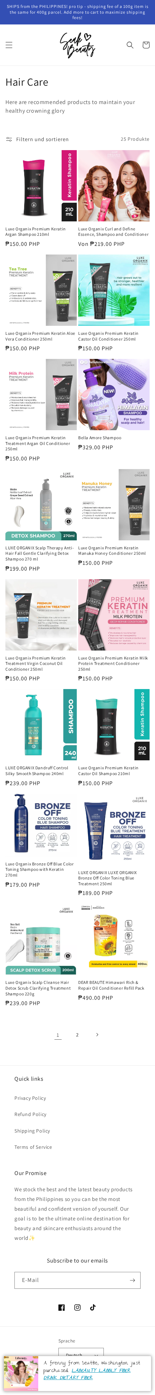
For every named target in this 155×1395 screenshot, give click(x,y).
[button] (9, 45)
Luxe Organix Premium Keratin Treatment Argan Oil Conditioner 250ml (37, 443)
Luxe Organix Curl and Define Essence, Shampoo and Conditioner (113, 231)
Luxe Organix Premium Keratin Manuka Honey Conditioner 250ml (112, 550)
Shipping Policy (32, 1131)
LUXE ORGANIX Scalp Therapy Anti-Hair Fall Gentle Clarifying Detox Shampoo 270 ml (39, 553)
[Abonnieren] (132, 1280)
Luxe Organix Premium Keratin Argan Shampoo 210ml (35, 231)
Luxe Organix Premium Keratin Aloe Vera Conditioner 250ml (40, 336)
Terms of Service (33, 1147)
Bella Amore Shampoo (99, 437)
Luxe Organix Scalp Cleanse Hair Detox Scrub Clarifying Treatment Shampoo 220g (38, 988)
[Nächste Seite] (97, 1035)
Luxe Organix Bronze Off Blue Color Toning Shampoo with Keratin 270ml (39, 869)
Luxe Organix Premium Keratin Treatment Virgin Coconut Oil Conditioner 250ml (35, 663)
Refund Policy (30, 1114)
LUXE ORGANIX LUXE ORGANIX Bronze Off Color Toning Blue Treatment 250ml (107, 878)
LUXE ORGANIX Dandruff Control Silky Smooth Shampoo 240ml (36, 770)
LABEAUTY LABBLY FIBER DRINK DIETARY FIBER (87, 1374)
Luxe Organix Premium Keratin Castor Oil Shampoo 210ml (108, 770)
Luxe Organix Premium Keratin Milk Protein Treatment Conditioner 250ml (113, 663)
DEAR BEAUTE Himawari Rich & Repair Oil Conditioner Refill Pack (111, 985)
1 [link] (58, 1034)
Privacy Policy (30, 1098)
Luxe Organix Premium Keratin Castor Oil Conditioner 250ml (108, 336)
